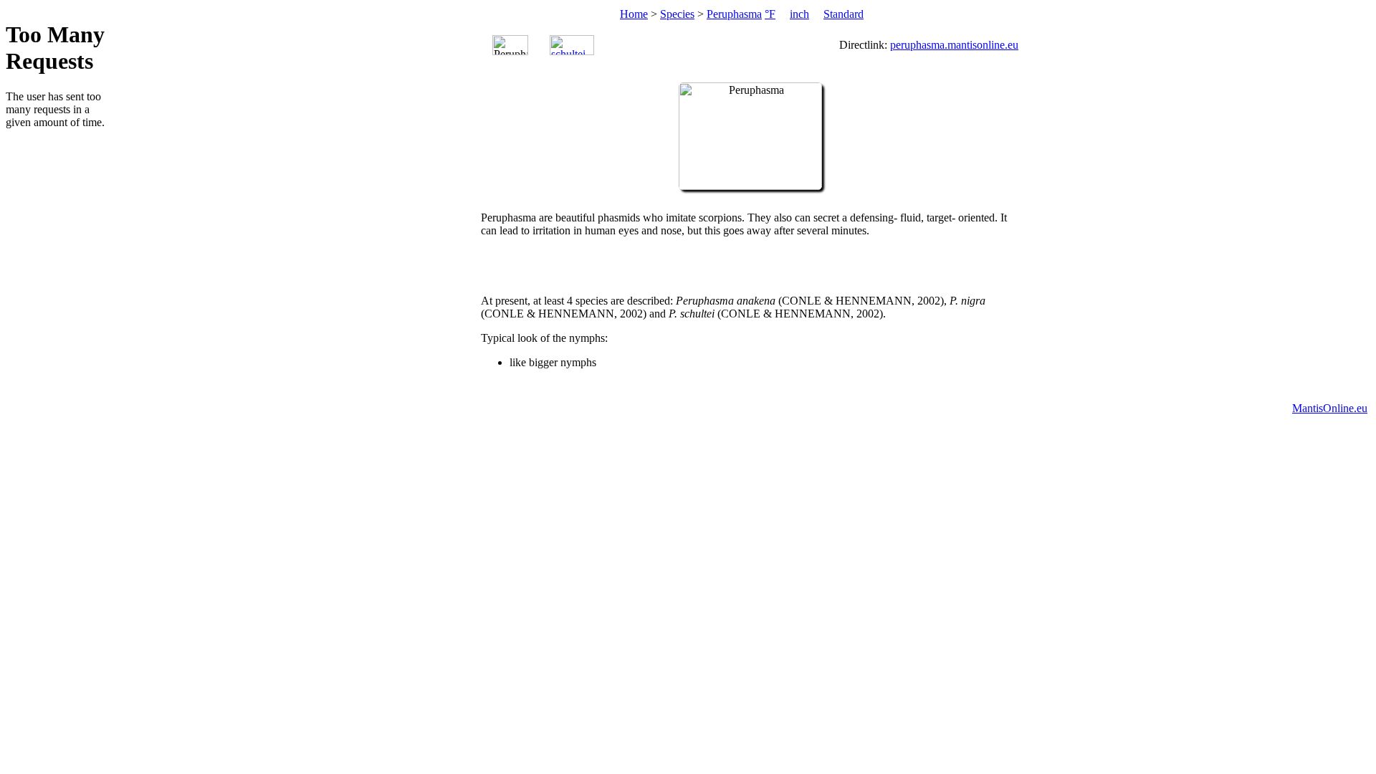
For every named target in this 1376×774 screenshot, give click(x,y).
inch (799, 14)
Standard (843, 14)
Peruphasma (734, 14)
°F (770, 14)
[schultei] (572, 45)
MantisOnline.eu (1329, 408)
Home (634, 14)
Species (677, 14)
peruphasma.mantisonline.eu (954, 45)
